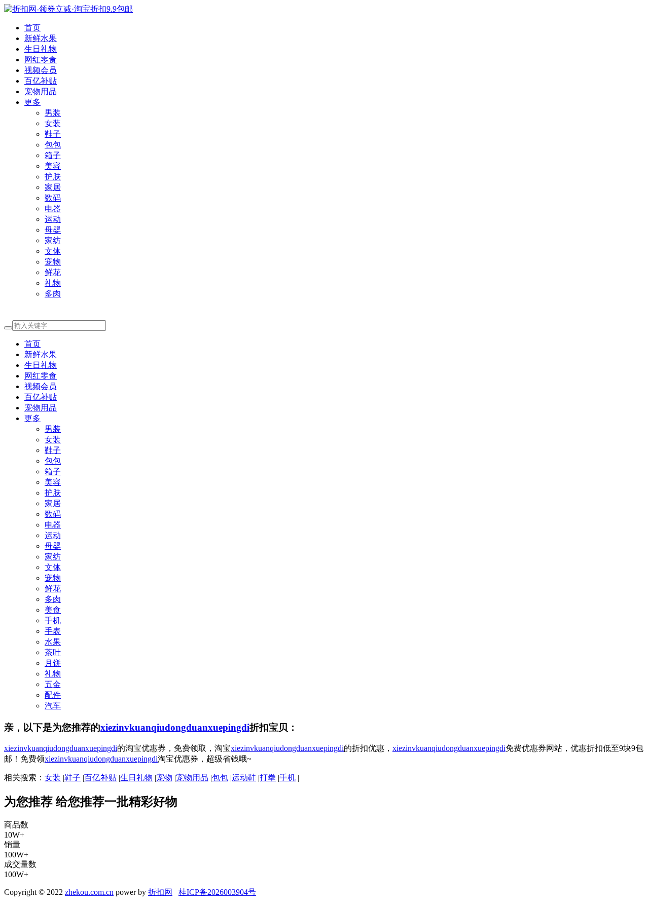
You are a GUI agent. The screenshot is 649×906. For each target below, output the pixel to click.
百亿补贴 (40, 81)
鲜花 (53, 272)
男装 (53, 112)
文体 (53, 251)
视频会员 (40, 70)
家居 (53, 187)
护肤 (53, 176)
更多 (32, 102)
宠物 (53, 261)
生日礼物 (40, 49)
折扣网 (160, 892)
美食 (53, 610)
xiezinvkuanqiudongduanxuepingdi (174, 727)
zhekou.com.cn (89, 892)
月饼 (53, 663)
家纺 (53, 240)
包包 (53, 144)
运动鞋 (244, 777)
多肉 (53, 293)
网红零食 (40, 59)
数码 (53, 198)
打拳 (268, 777)
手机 (53, 620)
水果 (53, 641)
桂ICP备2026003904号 (217, 892)
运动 (53, 219)
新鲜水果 (40, 38)
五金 (53, 684)
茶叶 (53, 652)
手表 (53, 631)
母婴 (53, 229)
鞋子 (53, 134)
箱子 (53, 155)
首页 (32, 27)
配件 (53, 695)
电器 (53, 208)
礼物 (53, 283)
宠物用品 (40, 91)
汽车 (53, 705)
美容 (53, 166)
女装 (53, 123)
